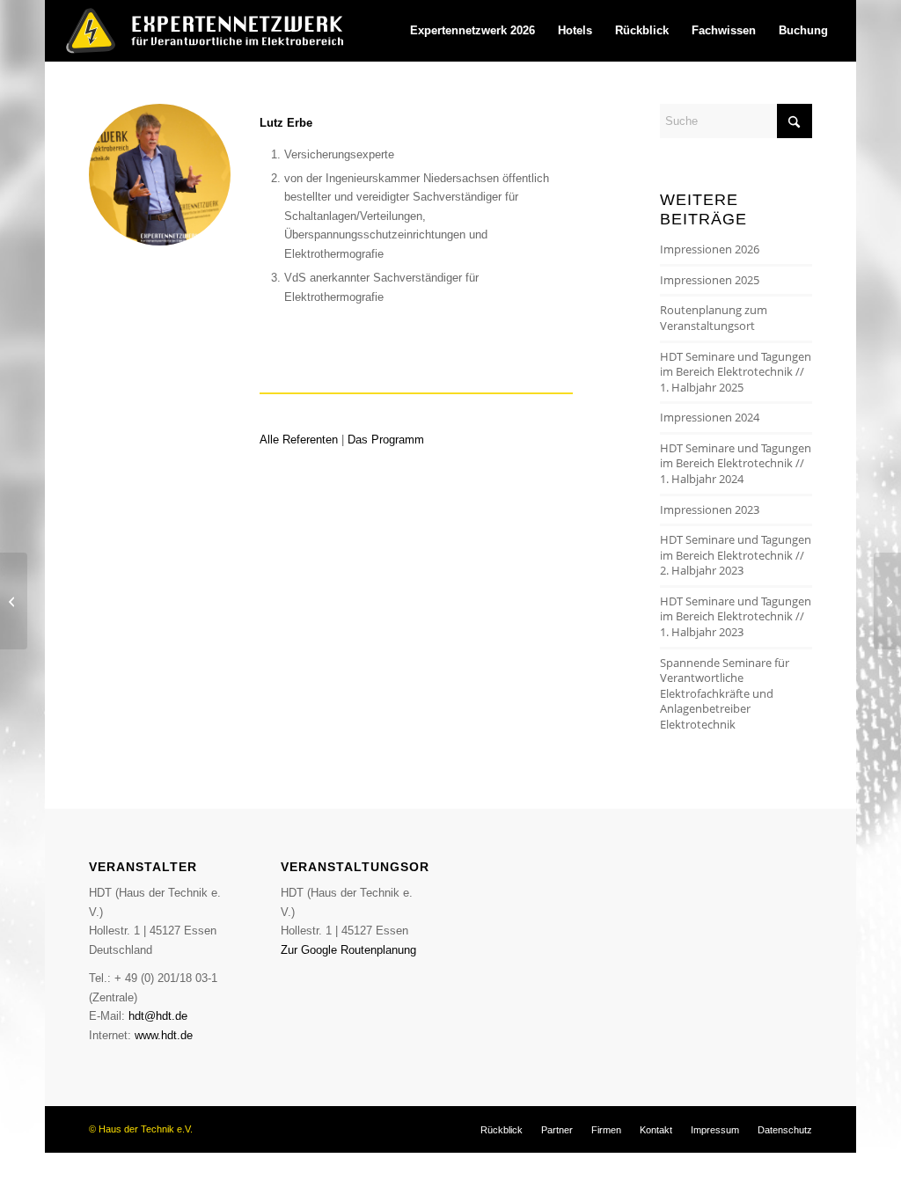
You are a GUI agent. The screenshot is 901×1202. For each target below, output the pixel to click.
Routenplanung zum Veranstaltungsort (713, 317)
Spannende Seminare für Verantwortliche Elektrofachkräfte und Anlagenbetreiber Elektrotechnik (724, 693)
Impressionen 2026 (709, 249)
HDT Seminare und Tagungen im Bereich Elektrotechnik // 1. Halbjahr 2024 (735, 463)
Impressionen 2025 (709, 280)
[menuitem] (472, 31)
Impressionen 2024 (709, 417)
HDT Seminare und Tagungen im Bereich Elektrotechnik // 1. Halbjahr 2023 (735, 616)
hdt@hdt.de (157, 1015)
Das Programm (386, 439)
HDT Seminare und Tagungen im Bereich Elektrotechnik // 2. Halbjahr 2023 (735, 554)
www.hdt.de (164, 1035)
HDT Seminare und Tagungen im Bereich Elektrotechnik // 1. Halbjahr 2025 (735, 371)
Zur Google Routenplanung (348, 949)
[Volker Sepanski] (13, 601)
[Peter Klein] (887, 601)
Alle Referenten (299, 439)
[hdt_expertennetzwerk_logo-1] (211, 31)
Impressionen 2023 (709, 509)
